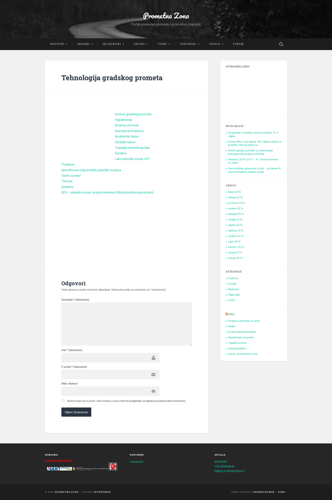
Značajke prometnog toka (132, 147)
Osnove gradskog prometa (133, 114)
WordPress (102, 492)
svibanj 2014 (235, 258)
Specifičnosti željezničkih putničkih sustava (91, 170)
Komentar (75, 299)
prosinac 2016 (236, 203)
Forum (238, 44)
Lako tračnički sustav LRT (132, 159)
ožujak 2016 (235, 219)
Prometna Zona (166, 15)
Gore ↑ (282, 492)
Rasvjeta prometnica (129, 131)
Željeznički (112, 44)
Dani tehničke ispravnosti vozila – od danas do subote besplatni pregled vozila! (254, 170)
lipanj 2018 (234, 191)
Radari (231, 326)
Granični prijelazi (237, 348)
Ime (71, 350)
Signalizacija (123, 120)
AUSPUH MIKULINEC (59, 461)
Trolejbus (67, 164)
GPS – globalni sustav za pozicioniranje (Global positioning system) (107, 192)
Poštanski (188, 44)
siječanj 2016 (235, 230)
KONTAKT (220, 461)
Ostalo (214, 44)
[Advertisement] (88, 134)
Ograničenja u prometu (241, 337)
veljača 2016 (235, 225)
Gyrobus (121, 153)
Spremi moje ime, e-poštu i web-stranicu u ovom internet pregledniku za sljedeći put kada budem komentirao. (126, 401)
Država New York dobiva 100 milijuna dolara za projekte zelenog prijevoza (255, 143)
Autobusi (67, 187)
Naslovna (233, 289)
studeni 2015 (235, 236)
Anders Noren (263, 492)
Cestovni (57, 44)
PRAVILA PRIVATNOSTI (229, 471)
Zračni (139, 44)
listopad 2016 (236, 214)
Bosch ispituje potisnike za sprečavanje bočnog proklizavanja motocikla (250, 152)
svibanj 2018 (235, 197)
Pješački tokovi (125, 142)
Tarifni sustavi (71, 175)
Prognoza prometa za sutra (244, 320)
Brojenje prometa (127, 125)
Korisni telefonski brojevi (242, 331)
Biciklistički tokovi (127, 136)
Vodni (162, 44)
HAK (231, 314)
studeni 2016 (235, 208)
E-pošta (74, 367)
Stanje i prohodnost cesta (242, 353)
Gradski (83, 44)
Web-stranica (69, 383)
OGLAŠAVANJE (224, 466)
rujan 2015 (234, 241)
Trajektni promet (237, 342)
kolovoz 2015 (236, 247)
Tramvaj (66, 181)
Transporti (136, 461)
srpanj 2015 (235, 252)
